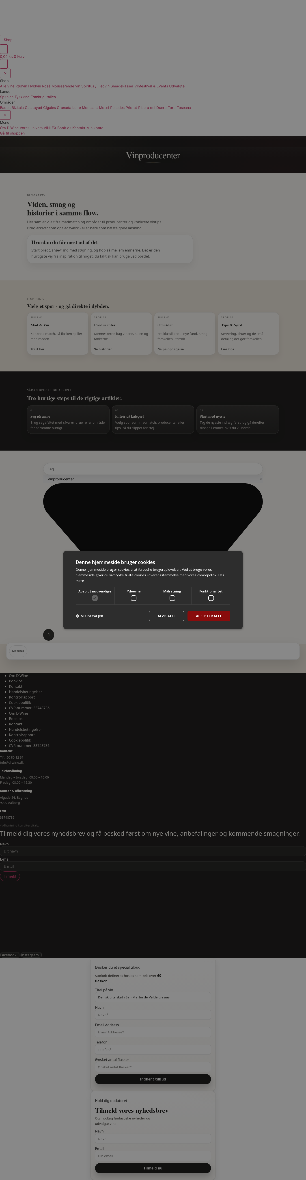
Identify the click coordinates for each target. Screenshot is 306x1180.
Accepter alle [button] (209, 616)
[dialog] (153, 590)
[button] (89, 616)
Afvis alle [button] (167, 616)
